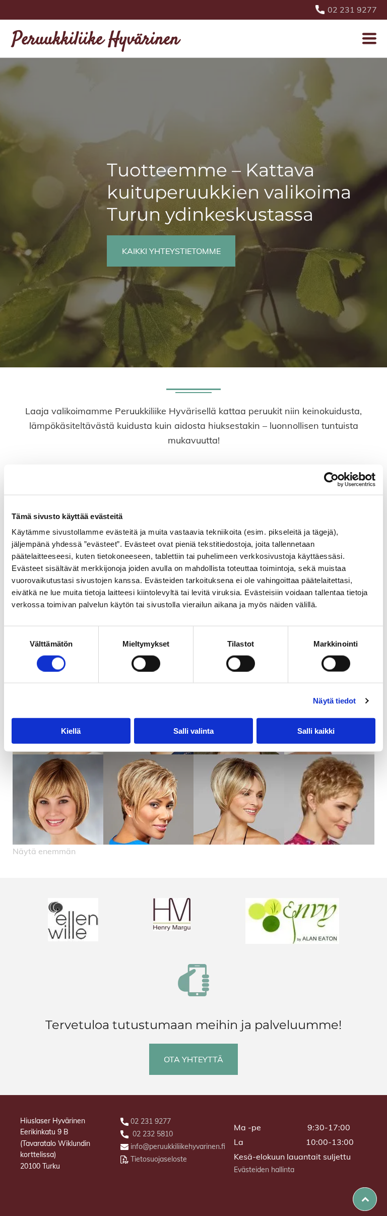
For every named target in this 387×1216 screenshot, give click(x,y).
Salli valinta (193, 731)
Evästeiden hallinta (264, 1169)
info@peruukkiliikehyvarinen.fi (178, 1146)
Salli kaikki (316, 731)
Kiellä (71, 731)
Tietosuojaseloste (159, 1159)
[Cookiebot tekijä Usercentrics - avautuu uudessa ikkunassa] (331, 479)
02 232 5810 (153, 1133)
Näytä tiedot (334, 700)
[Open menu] (369, 38)
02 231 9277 (352, 10)
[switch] (146, 663)
